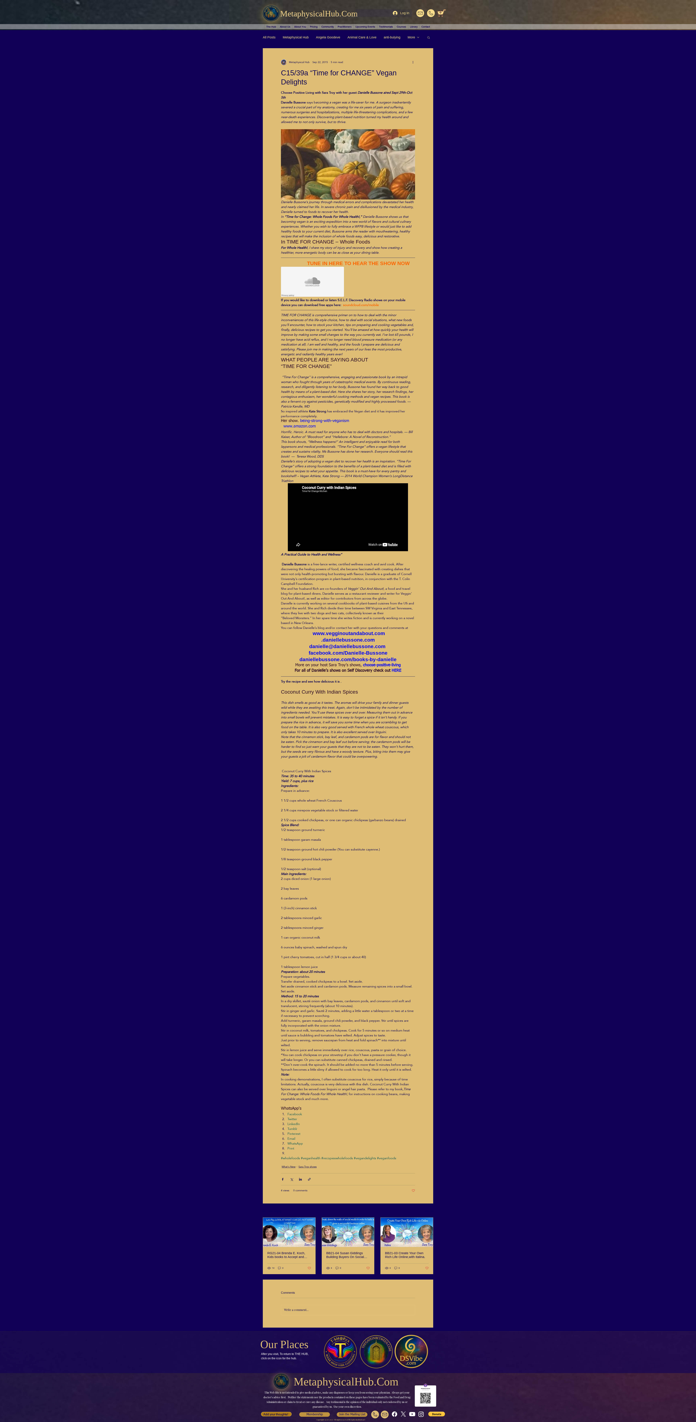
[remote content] (312, 282)
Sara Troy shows (308, 1167)
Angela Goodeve (328, 37)
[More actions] (413, 62)
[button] (428, 37)
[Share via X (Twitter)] (291, 1179)
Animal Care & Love (361, 37)
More (411, 37)
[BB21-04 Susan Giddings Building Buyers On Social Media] (348, 1232)
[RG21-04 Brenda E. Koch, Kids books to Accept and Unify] (289, 1232)
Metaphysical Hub (296, 37)
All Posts (269, 37)
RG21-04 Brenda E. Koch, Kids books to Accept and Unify (286, 1255)
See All (429, 1211)
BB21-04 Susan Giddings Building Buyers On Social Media (345, 1255)
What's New (288, 1167)
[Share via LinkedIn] (300, 1179)
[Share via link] (309, 1179)
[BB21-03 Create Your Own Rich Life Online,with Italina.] (407, 1232)
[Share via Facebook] (282, 1179)
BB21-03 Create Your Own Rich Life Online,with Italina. (405, 1255)
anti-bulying (392, 37)
